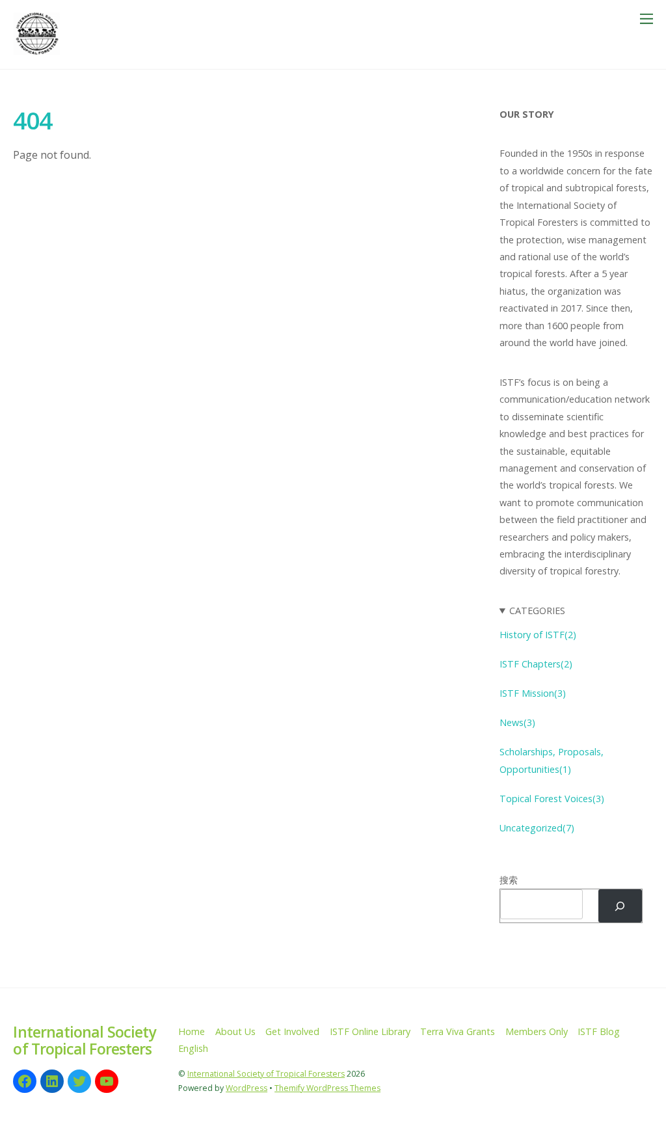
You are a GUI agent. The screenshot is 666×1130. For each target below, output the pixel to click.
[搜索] (619, 905)
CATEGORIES (537, 610)
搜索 (509, 880)
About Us (235, 1031)
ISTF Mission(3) (533, 693)
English (193, 1048)
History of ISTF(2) (538, 634)
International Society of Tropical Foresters (266, 1073)
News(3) (519, 722)
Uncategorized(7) (537, 828)
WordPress (246, 1088)
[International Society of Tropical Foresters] (37, 52)
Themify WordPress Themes (327, 1088)
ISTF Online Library (370, 1031)
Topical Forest (532, 798)
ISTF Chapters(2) (536, 664)
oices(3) (587, 798)
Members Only (536, 1031)
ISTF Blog (599, 1031)
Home (191, 1031)
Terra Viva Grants (457, 1031)
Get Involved (292, 1031)
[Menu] (646, 18)
